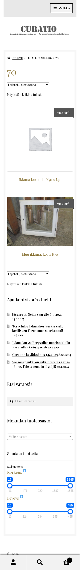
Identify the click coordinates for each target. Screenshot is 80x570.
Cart (61, 558)
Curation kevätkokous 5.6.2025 (35, 355)
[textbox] (40, 437)
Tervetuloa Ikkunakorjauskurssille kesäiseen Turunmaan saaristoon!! (37, 328)
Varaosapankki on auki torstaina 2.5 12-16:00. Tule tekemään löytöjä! (41, 364)
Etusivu (17, 58)
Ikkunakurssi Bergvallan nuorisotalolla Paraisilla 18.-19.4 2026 (41, 345)
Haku (40, 562)
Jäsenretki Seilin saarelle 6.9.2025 (37, 314)
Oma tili (13, 562)
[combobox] (40, 437)
